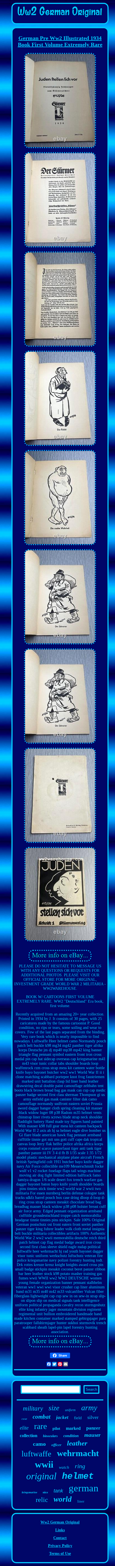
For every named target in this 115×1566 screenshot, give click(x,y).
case (24, 1418)
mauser (92, 1435)
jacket (62, 1417)
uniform (70, 1410)
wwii (44, 1464)
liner (80, 1501)
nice (45, 1492)
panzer (93, 1428)
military (33, 1408)
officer (56, 1445)
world (63, 1499)
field (78, 1418)
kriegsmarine (29, 1492)
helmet (78, 1476)
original (41, 1476)
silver (93, 1417)
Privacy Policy (60, 1546)
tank (58, 1491)
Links (60, 1530)
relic (42, 1499)
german (84, 1488)
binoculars (50, 1436)
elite (24, 1428)
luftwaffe (36, 1453)
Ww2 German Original (60, 1522)
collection (28, 1435)
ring (80, 1466)
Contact (60, 1538)
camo (39, 1444)
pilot (56, 1428)
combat (42, 1416)
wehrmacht (78, 1453)
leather (77, 1443)
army (89, 1407)
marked (73, 1428)
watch (64, 1467)
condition (71, 1436)
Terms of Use (60, 1553)
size (54, 1408)
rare (40, 1426)
